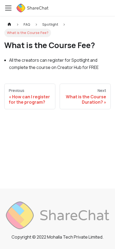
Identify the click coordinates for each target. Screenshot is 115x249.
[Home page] (9, 24)
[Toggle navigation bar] (8, 8)
